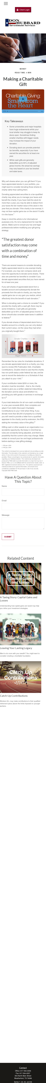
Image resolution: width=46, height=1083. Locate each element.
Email (4, 500)
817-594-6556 (25, 1071)
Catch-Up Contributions (14, 695)
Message (5, 515)
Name (4, 486)
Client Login (24, 9)
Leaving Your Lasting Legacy (16, 648)
